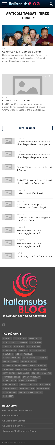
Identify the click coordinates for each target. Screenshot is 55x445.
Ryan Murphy (9, 350)
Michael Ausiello (24, 354)
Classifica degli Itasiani (15, 366)
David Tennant (10, 362)
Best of (43, 358)
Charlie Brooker (11, 377)
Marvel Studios (28, 362)
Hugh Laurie (23, 373)
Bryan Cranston (37, 366)
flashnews (21, 343)
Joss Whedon (33, 346)
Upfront (23, 350)
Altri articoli (27, 128)
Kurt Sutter (40, 369)
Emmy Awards (30, 358)
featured (8, 354)
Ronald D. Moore (28, 385)
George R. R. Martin (41, 373)
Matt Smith (9, 373)
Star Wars (19, 346)
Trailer (7, 346)
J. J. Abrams (35, 343)
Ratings (7, 339)
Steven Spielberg (11, 358)
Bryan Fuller (43, 388)
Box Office (45, 385)
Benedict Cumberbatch (30, 392)
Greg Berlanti (10, 385)
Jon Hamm (8, 369)
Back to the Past (31, 377)
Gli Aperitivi (34, 339)
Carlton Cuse (10, 388)
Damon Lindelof (23, 369)
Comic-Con (8, 343)
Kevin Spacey (9, 381)
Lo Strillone (20, 339)
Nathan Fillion (27, 388)
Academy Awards (27, 381)
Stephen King (9, 392)
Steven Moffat (37, 350)
